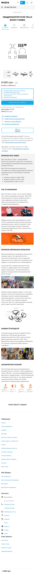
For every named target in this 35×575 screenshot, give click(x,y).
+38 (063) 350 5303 (9, 504)
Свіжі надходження (6, 426)
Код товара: (5, 109)
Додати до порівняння (11, 124)
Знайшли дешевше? (10, 116)
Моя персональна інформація (10, 480)
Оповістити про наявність (17, 102)
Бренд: (3, 111)
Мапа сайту (4, 466)
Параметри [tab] (14, 27)
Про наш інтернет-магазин (9, 437)
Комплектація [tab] (24, 27)
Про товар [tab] (5, 27)
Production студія (6, 547)
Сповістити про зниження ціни (14, 119)
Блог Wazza (4, 540)
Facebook (6, 515)
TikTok (5, 523)
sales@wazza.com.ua (10, 512)
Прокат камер (5, 544)
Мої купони (4, 483)
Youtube (6, 530)
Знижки (3, 423)
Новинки (3, 430)
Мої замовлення (6, 476)
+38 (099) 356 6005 (9, 508)
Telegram (6, 526)
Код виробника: (6, 107)
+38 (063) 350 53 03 (10, 7)
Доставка (4, 434)
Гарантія (17, 131)
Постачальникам (6, 455)
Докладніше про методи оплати (15, 142)
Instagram (7, 519)
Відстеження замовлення (8, 487)
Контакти (4, 463)
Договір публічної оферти (8, 459)
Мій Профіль (6, 473)
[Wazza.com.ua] (5, 3)
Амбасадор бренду (6, 551)
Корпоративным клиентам (9, 448)
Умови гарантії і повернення (9, 441)
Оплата (3, 444)
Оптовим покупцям (7, 452)
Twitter (6, 533)
